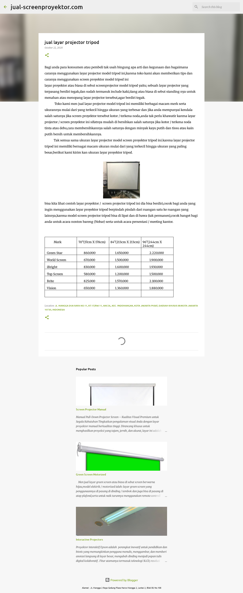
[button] (47, 55)
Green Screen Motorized (91, 474)
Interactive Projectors (89, 539)
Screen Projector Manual (91, 409)
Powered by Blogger (124, 580)
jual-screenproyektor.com (47, 6)
